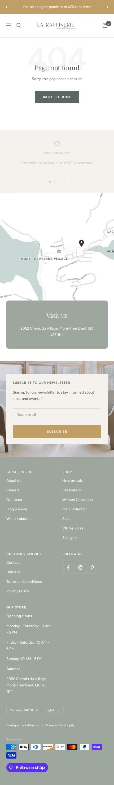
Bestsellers (71, 490)
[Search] (18, 25)
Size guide (71, 537)
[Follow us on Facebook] (68, 568)
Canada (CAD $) (21, 710)
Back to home (57, 97)
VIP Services (73, 528)
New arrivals (72, 480)
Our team (14, 499)
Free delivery (31, 163)
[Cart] (105, 25)
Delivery (13, 572)
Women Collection (77, 499)
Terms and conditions (24, 581)
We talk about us (19, 518)
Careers (13, 490)
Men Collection (74, 509)
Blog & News (17, 509)
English (50, 710)
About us (13, 480)
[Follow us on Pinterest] (92, 568)
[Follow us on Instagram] (80, 568)
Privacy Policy (17, 591)
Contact (13, 562)
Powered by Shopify (60, 725)
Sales (66, 518)
